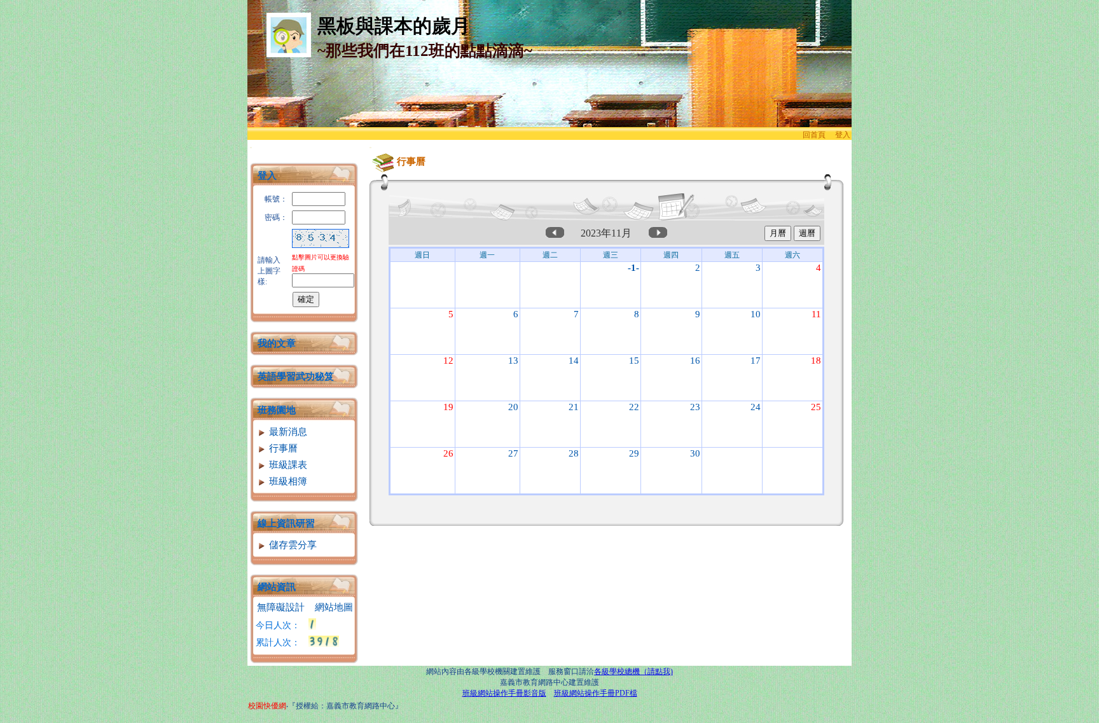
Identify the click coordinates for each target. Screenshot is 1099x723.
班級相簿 (286, 481)
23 (695, 407)
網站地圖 (334, 607)
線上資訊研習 (286, 523)
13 (513, 360)
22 (634, 407)
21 (574, 407)
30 (695, 453)
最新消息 (286, 432)
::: (251, 147)
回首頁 (814, 134)
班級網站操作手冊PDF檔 (595, 693)
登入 (842, 134)
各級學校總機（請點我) (633, 671)
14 (574, 360)
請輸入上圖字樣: (269, 271)
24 (755, 407)
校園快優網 (267, 705)
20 (513, 407)
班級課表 (286, 465)
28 (574, 453)
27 (513, 453)
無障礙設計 (281, 607)
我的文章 (277, 343)
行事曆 (282, 448)
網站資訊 (277, 587)
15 (634, 360)
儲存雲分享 (291, 545)
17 (755, 360)
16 (695, 360)
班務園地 (277, 410)
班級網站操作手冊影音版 (504, 693)
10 (755, 314)
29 (634, 453)
